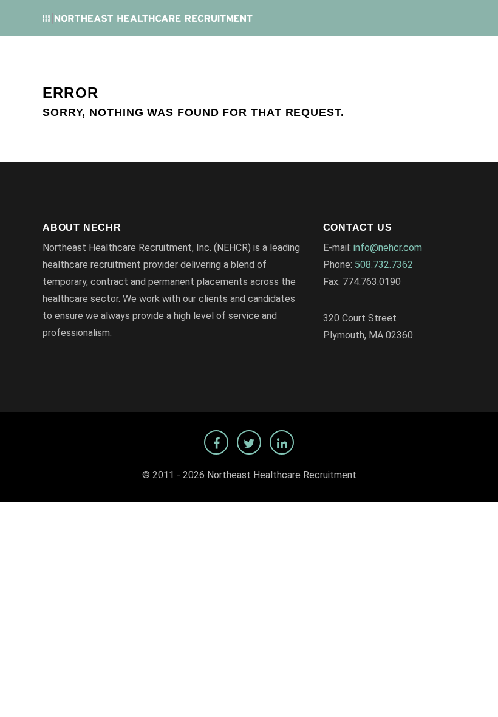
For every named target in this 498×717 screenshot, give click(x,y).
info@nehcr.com (387, 247)
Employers (258, 55)
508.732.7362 (384, 264)
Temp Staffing (416, 55)
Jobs (210, 55)
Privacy (353, 55)
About (309, 55)
